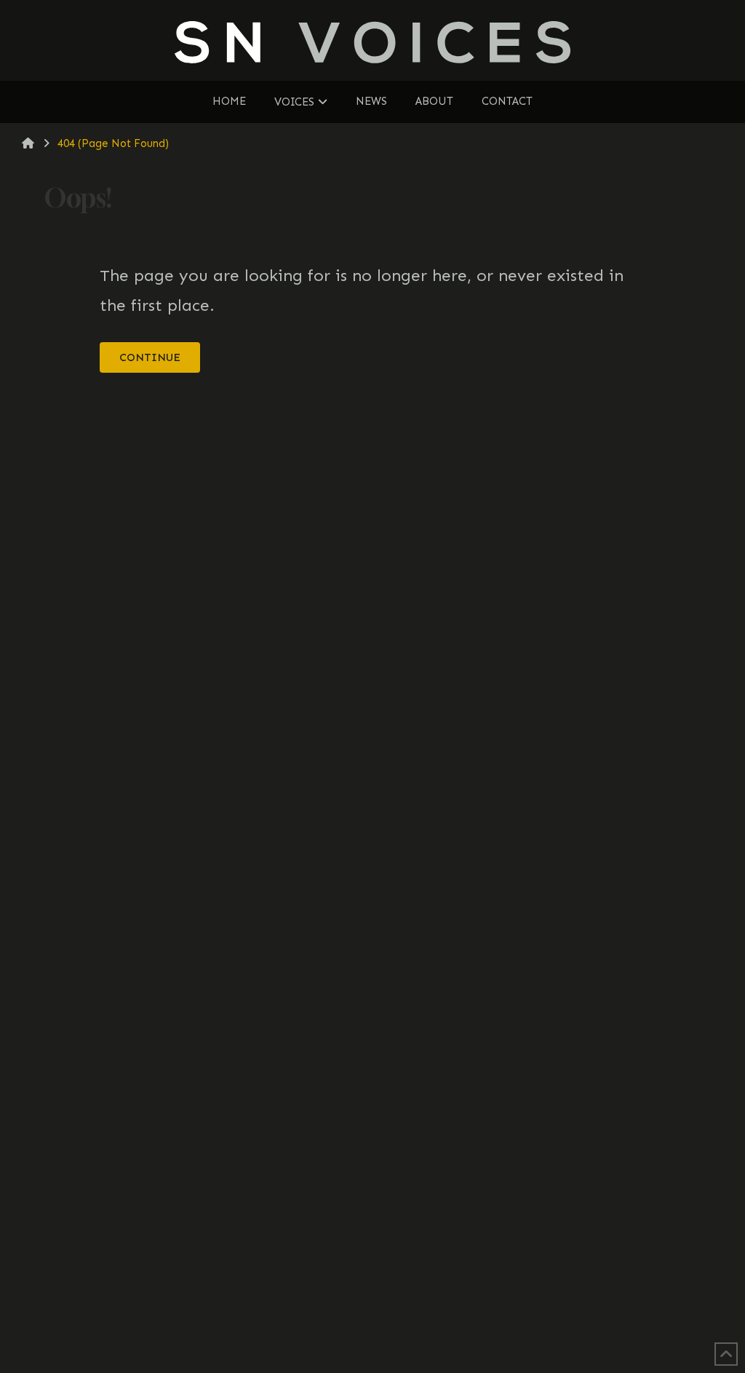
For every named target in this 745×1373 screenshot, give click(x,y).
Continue (149, 357)
